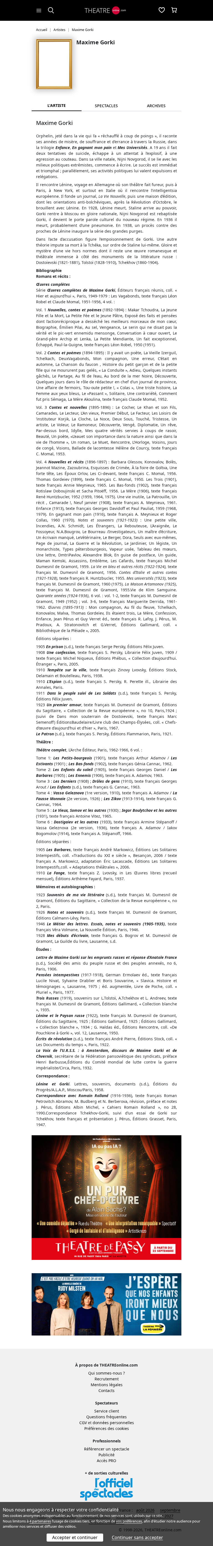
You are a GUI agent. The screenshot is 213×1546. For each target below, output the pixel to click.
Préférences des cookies (106, 1428)
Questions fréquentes (106, 1416)
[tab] (106, 106)
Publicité (106, 1454)
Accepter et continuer (75, 1537)
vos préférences (129, 1521)
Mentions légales (107, 1384)
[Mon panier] (174, 10)
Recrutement (107, 1378)
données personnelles (113, 1422)
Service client (106, 1411)
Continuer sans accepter (137, 1537)
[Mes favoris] (162, 10)
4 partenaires (40, 1521)
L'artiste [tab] (56, 105)
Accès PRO (106, 1460)
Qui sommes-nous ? (106, 1373)
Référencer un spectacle (106, 1449)
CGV (83, 1422)
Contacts (106, 1390)
